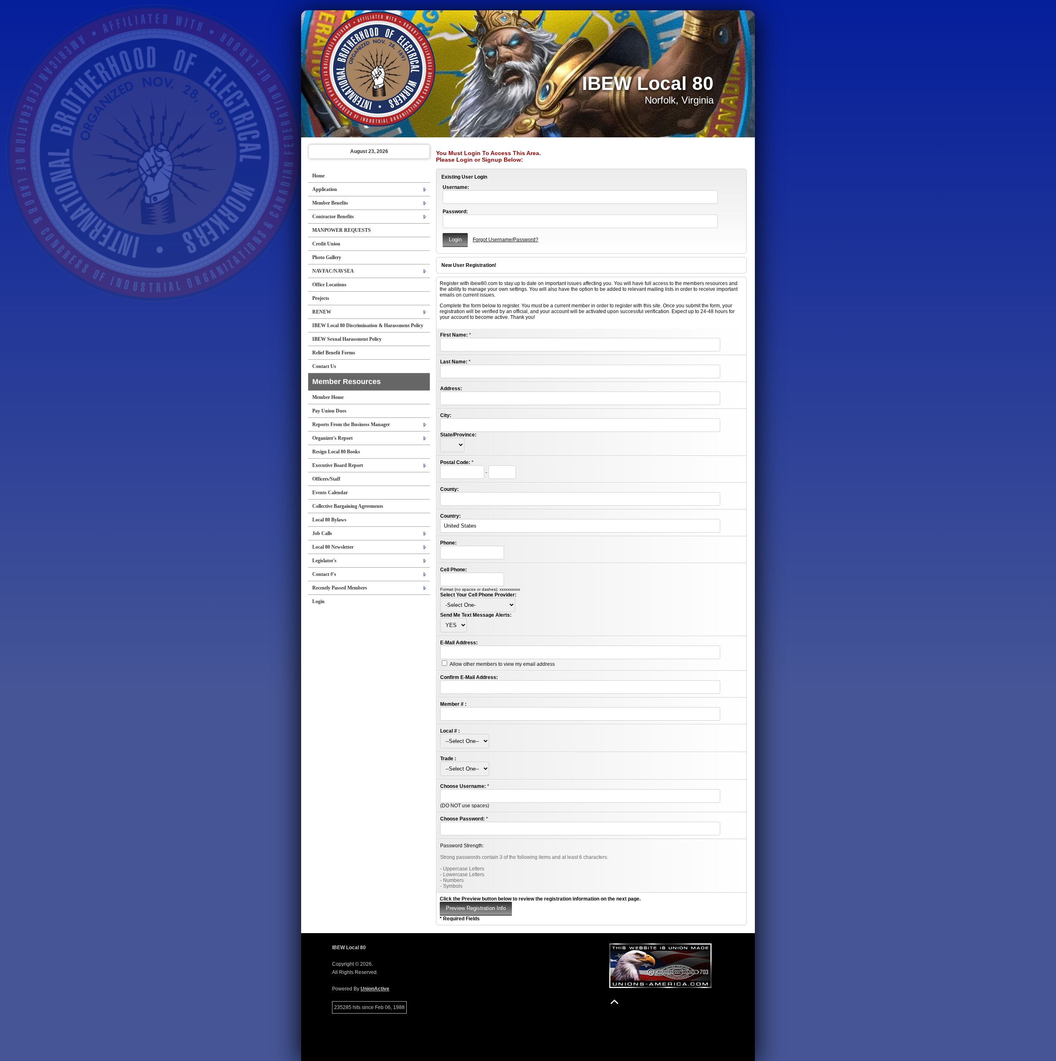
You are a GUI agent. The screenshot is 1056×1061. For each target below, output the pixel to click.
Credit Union (326, 244)
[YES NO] (453, 625)
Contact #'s (324, 574)
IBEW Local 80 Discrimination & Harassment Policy (367, 325)
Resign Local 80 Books (336, 452)
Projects (320, 298)
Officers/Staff (326, 479)
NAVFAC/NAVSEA (333, 271)
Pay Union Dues (329, 411)
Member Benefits (330, 203)
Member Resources (346, 381)
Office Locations (329, 285)
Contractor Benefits (333, 216)
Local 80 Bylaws (329, 520)
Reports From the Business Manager (351, 424)
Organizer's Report (332, 438)
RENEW (321, 312)
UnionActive (375, 989)
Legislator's (324, 561)
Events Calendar (330, 492)
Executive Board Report (337, 465)
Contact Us (324, 366)
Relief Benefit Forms (333, 353)
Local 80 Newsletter (333, 547)
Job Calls (322, 533)
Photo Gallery (326, 257)
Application (324, 189)
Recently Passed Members (339, 588)
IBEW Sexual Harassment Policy (347, 339)
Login (318, 601)
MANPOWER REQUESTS (341, 230)
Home (318, 176)
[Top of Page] (614, 1002)
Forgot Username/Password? (505, 240)
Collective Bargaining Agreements (347, 506)
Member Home (328, 397)
